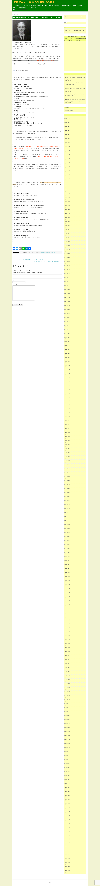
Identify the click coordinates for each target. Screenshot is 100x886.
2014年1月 (67, 508)
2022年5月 (67, 162)
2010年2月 (67, 695)
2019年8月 (67, 293)
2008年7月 (67, 771)
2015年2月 (67, 456)
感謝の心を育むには (69, 110)
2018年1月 (67, 353)
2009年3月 (67, 739)
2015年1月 (67, 460)
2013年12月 (67, 512)
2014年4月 (67, 496)
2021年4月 (67, 213)
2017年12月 (67, 357)
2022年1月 (67, 178)
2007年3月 (67, 835)
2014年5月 (67, 492)
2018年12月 (67, 325)
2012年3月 (67, 596)
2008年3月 (67, 787)
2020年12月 (67, 229)
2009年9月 (67, 715)
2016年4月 (67, 409)
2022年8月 (67, 150)
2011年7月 (67, 628)
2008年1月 (67, 795)
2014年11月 (67, 468)
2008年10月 (67, 759)
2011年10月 (67, 616)
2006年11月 (67, 850)
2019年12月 (67, 277)
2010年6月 (67, 679)
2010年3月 (67, 691)
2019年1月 (67, 321)
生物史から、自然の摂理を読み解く (34, 2)
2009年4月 (67, 735)
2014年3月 (67, 500)
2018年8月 (67, 337)
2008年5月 (67, 779)
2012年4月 (67, 592)
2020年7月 (67, 249)
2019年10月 (67, 285)
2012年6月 (67, 584)
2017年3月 (67, 369)
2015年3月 (67, 452)
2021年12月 (67, 182)
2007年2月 (67, 839)
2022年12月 (67, 134)
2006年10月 (67, 854)
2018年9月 (67, 333)
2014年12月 (67, 464)
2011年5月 (67, 635)
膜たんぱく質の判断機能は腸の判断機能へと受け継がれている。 (75, 78)
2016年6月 (67, 401)
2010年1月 (67, 699)
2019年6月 (67, 301)
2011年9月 (67, 620)
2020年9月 (67, 241)
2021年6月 (67, 205)
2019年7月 (67, 297)
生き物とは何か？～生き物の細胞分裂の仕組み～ (75, 89)
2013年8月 (67, 528)
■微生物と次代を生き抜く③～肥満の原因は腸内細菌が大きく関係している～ (75, 83)
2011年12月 (67, 608)
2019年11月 (67, 281)
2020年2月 (67, 269)
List (21, 252)
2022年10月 (67, 142)
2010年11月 (67, 659)
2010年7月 (67, 675)
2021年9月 (67, 193)
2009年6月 (67, 727)
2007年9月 (67, 811)
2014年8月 (67, 480)
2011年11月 (67, 612)
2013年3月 (67, 548)
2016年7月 (67, 397)
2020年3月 (67, 265)
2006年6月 (67, 870)
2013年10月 (67, 520)
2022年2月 (67, 174)
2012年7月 (67, 580)
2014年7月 (67, 484)
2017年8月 (67, 365)
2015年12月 (67, 420)
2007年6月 (67, 823)
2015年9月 (67, 432)
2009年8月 (67, 719)
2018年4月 (67, 345)
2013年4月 (67, 544)
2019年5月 (67, 305)
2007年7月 (67, 819)
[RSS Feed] (50, 882)
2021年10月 (67, 190)
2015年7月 (67, 440)
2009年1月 (67, 747)
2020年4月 (67, 261)
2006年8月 (67, 862)
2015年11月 (67, 424)
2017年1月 (67, 373)
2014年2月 (67, 504)
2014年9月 (67, 476)
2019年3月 (67, 313)
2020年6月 (67, 253)
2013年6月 (67, 536)
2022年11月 (67, 138)
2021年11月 (67, 186)
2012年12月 (67, 560)
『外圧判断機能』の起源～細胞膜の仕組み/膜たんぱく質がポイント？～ (75, 94)
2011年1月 (67, 651)
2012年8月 (67, 576)
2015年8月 (67, 436)
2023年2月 (67, 126)
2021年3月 (67, 217)
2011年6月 (67, 631)
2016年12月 (67, 377)
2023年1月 (67, 130)
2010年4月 (67, 687)
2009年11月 (67, 707)
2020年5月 (67, 257)
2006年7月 (67, 866)
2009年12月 (67, 703)
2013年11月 (67, 516)
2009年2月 (67, 743)
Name (13, 280)
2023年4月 (67, 118)
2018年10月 (67, 329)
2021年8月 (67, 197)
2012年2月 (67, 600)
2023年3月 (67, 122)
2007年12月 (67, 799)
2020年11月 (67, 233)
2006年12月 (67, 847)
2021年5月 (67, 209)
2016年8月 (67, 393)
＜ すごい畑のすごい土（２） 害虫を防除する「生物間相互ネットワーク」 (28, 259)
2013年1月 (67, 556)
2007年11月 (67, 803)
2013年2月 (67, 552)
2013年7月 (67, 532)
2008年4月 (67, 783)
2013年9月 (67, 524)
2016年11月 (67, 381)
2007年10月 (67, 807)
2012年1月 (67, 604)
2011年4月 (67, 639)
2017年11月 (67, 361)
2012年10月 (67, 568)
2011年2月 (67, 647)
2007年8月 (67, 815)
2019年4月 (67, 309)
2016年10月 (67, 385)
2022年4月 (67, 166)
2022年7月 (67, 154)
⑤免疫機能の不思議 (44, 252)
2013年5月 (67, 540)
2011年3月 (67, 643)
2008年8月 (67, 767)
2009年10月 (67, 711)
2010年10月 (67, 663)
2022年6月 (67, 158)
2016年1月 (67, 416)
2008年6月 (67, 775)
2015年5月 (67, 448)
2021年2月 (67, 221)
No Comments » (52, 252)
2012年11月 (67, 564)
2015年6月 (67, 444)
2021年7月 (67, 201)
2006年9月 (67, 858)
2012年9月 (67, 572)
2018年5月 (67, 341)
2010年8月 (67, 671)
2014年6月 (67, 488)
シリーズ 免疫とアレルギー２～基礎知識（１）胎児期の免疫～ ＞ (47, 261)
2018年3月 (67, 349)
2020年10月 (67, 237)
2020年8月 (67, 245)
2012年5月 (67, 588)
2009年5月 (67, 731)
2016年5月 (67, 405)
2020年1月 (67, 273)
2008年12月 (67, 751)
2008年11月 (67, 755)
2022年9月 (67, 146)
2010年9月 (67, 667)
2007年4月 (67, 831)
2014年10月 (67, 472)
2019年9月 (67, 289)
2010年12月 (67, 655)
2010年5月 (67, 683)
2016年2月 (67, 412)
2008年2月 (67, 791)
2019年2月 (67, 317)
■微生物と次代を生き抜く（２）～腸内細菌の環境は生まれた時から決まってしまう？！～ (75, 100)
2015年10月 (67, 428)
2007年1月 (67, 843)
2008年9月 (67, 763)
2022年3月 (67, 170)
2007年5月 (67, 827)
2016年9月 (67, 389)
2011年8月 (67, 624)
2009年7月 (67, 723)
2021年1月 (67, 225)
